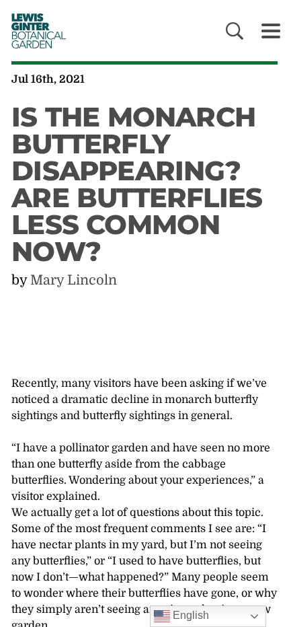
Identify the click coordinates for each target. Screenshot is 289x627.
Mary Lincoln (73, 280)
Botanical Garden (34, 30)
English (189, 615)
